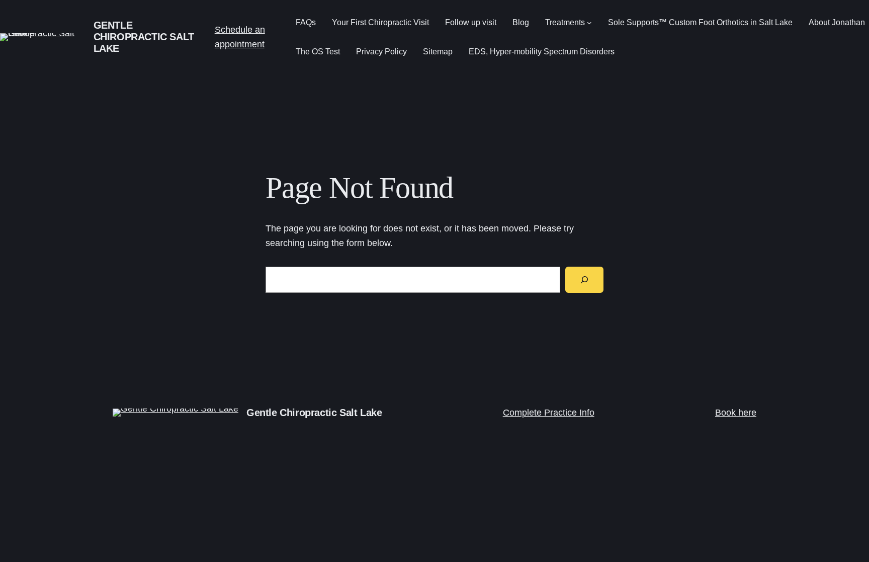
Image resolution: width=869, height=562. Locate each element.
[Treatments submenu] (589, 22)
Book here (735, 413)
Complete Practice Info (548, 413)
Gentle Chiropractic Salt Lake (144, 37)
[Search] (584, 280)
